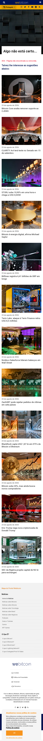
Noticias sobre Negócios (10, 615)
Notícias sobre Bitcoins (9, 602)
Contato (16, 673)
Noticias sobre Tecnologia (10, 608)
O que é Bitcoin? (7, 639)
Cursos (4, 624)
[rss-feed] (39, 7)
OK (14, 733)
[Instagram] (21, 7)
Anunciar (17, 682)
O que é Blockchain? (8, 645)
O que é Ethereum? (8, 642)
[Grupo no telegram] (36, 7)
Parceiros (17, 686)
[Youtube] (32, 7)
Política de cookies (12, 728)
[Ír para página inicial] (21, 2)
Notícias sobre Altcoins (9, 605)
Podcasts (5, 618)
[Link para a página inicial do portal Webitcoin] (21, 664)
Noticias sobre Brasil (8, 611)
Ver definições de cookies (14, 738)
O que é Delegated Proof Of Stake (12, 652)
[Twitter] (25, 7)
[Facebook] (28, 7)
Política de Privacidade (20, 677)
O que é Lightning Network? (10, 648)
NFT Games (6, 628)
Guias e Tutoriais (7, 621)
